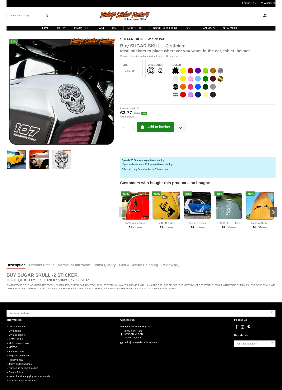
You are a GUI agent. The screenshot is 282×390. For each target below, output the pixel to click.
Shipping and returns (20, 355)
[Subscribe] (271, 312)
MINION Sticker (167, 223)
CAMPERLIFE (16, 339)
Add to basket (158, 127)
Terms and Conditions (20, 364)
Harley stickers (16, 351)
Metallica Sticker (259, 223)
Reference (125, 108)
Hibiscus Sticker (197, 223)
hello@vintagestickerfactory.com (140, 342)
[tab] (170, 265)
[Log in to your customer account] (264, 15)
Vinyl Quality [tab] (105, 265)
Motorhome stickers (19, 343)
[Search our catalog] (46, 15)
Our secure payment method (23, 368)
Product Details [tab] (41, 265)
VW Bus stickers (17, 335)
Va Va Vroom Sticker (135, 223)
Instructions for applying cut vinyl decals (29, 376)
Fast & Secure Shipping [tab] (138, 265)
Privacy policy (16, 360)
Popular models (17, 326)
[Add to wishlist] (180, 127)
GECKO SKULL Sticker (229, 223)
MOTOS (13, 347)
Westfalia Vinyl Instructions (23, 380)
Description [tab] (16, 265)
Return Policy (16, 372)
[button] (122, 212)
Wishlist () (269, 3)
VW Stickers (15, 331)
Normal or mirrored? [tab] (74, 265)
